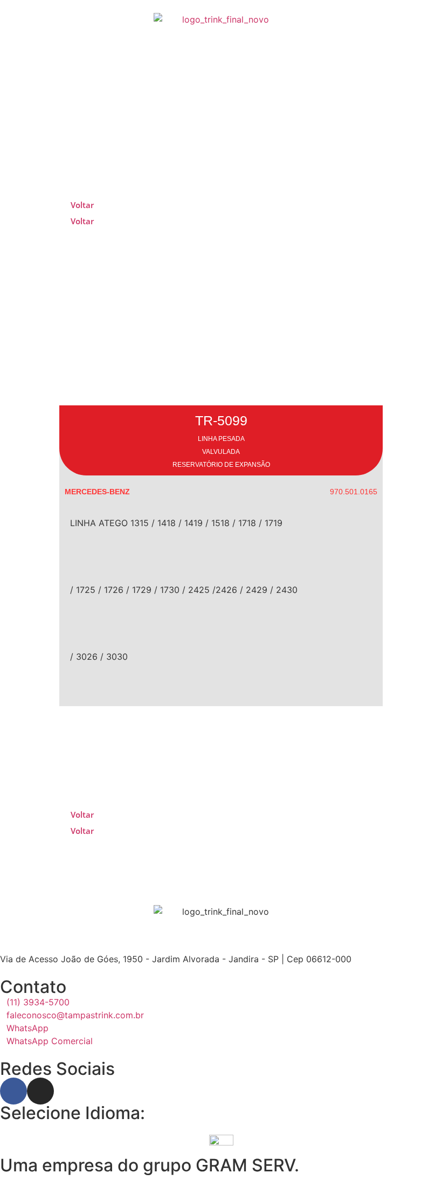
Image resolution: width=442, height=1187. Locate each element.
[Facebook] (13, 1091)
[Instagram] (40, 1091)
